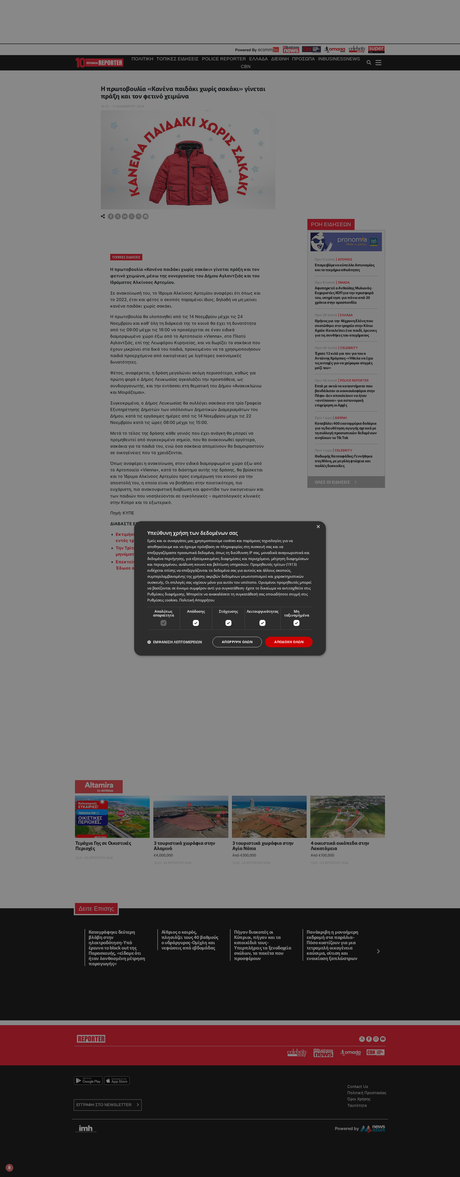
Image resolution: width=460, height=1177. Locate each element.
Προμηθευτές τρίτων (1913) (273, 564)
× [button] (318, 527)
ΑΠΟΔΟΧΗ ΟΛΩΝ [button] (289, 642)
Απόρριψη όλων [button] (237, 642)
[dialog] (230, 588)
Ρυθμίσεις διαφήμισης (165, 594)
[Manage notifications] (9, 1167)
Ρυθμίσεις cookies (162, 600)
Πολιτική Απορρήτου (196, 600)
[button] (174, 642)
